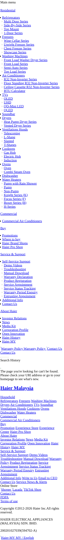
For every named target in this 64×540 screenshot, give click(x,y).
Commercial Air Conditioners (20, 420)
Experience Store (26, 428)
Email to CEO (47, 478)
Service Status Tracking (35, 466)
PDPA (4, 497)
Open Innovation (38, 443)
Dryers (5, 405)
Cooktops (33, 408)
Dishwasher (8, 412)
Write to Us (29, 478)
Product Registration (23, 462)
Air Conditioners (21, 405)
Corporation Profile (13, 443)
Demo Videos (38, 455)
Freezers (24, 401)
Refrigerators (9, 401)
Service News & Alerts (31, 482)
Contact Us (7, 482)
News (29, 439)
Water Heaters (26, 412)
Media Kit (41, 439)
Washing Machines (44, 401)
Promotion (7, 428)
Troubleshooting (11, 459)
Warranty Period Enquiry (17, 470)
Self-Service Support (14, 455)
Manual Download (35, 459)
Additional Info (10, 478)
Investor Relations (12, 439)
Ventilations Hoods (13, 408)
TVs (36, 405)
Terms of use (9, 501)
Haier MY (18, 447)
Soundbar (46, 405)
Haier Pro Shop (20, 432)
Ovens (45, 408)
